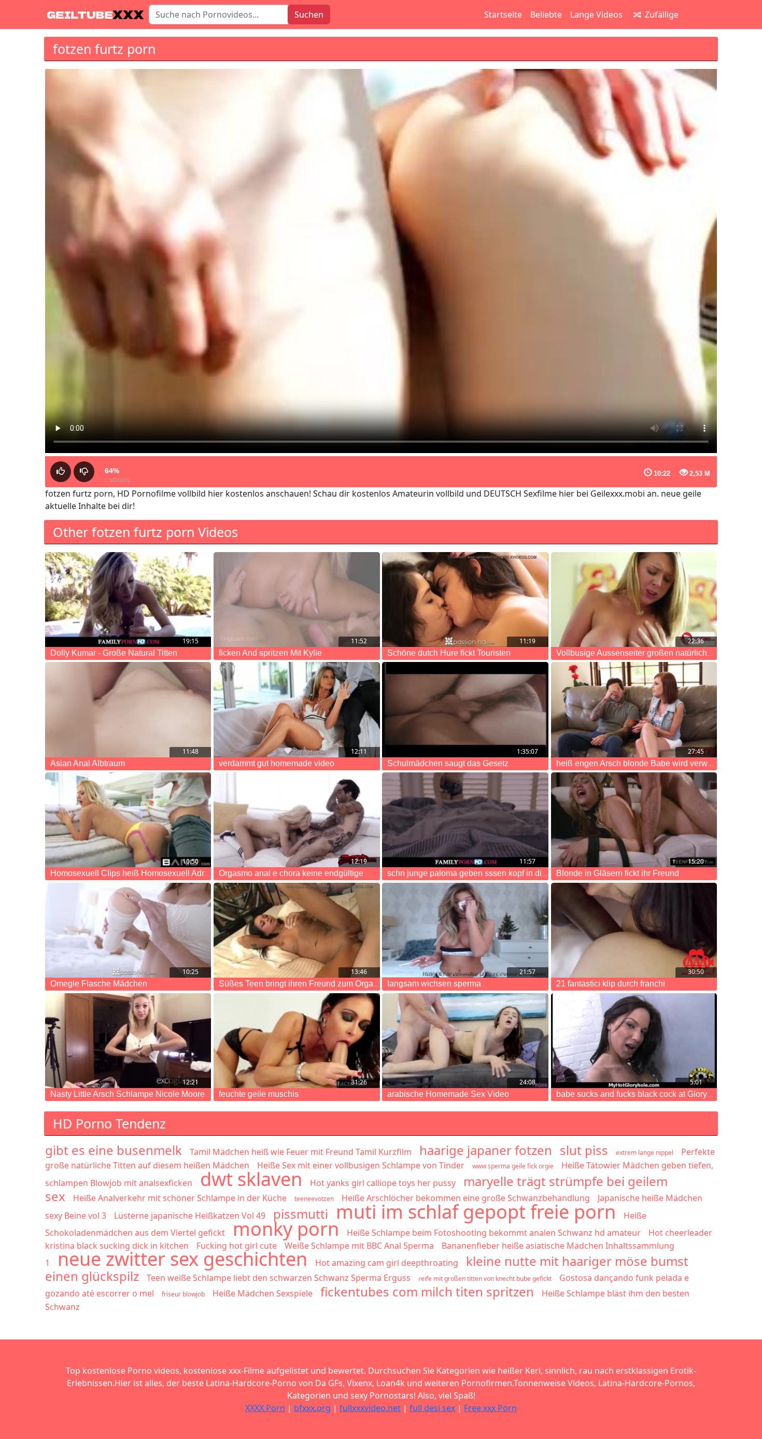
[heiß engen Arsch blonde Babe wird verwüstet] (634, 709)
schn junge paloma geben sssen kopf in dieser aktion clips (494, 873)
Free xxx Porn (490, 1408)
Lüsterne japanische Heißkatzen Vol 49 (189, 1215)
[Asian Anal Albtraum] (128, 709)
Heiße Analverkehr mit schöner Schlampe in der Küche (180, 1198)
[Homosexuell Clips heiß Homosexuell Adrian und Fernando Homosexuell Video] (128, 819)
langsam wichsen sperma (434, 983)
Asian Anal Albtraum (87, 763)
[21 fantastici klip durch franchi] (634, 930)
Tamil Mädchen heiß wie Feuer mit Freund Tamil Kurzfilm (301, 1152)
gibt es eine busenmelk (113, 1150)
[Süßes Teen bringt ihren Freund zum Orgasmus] (296, 930)
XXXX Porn (265, 1408)
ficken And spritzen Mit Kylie (270, 652)
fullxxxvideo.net (370, 1408)
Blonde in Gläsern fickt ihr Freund (617, 873)
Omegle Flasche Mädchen (98, 983)
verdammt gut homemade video (276, 763)
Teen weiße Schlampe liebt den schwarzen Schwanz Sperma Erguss (279, 1277)
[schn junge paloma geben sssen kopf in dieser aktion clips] (465, 819)
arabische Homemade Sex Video (448, 1094)
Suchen (308, 14)
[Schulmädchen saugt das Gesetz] (465, 709)
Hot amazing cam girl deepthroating (386, 1262)
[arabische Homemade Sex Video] (465, 1040)
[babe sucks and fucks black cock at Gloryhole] (634, 1040)
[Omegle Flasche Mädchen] (128, 930)
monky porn (286, 1229)
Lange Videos (596, 14)
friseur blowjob (183, 1294)
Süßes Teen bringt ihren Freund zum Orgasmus (306, 983)
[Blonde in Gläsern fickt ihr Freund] (634, 819)
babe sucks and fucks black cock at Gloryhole (639, 1094)
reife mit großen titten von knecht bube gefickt (485, 1278)
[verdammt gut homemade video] (296, 709)
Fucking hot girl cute (236, 1245)
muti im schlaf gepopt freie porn (476, 1211)
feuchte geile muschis (259, 1094)
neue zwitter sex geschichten (182, 1259)
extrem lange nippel (644, 1152)
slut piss (584, 1150)
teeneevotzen (314, 1198)
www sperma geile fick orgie (513, 1166)
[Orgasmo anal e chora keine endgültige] (296, 819)
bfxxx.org (312, 1408)
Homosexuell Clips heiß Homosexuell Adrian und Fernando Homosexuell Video (197, 873)
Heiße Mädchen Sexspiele (263, 1293)
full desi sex (432, 1408)
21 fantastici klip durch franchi (610, 983)
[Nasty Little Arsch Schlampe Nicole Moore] (128, 1040)
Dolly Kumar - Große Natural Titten (113, 652)
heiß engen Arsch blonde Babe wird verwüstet (640, 763)
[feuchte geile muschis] (296, 1040)
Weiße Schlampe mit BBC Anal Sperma (359, 1245)
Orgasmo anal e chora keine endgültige (291, 873)
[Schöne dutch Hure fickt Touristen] (465, 599)
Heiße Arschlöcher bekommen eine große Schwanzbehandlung (466, 1198)
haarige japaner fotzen (485, 1150)
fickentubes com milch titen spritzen (427, 1291)
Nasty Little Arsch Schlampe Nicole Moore (127, 1094)
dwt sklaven (251, 1179)
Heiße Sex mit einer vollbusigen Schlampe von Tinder (360, 1165)
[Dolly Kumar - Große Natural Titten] (128, 599)
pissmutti (300, 1213)
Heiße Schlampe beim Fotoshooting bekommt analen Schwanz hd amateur (494, 1232)
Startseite (503, 14)
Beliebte (546, 14)
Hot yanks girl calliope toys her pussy (383, 1183)
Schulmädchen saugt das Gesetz (448, 763)
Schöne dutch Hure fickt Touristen (449, 652)
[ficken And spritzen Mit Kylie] (296, 599)
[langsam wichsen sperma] (465, 930)
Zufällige (661, 14)
